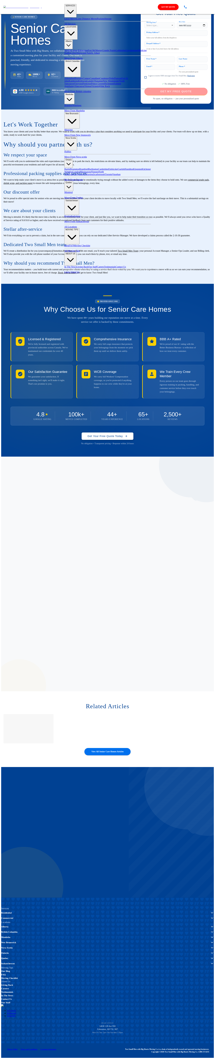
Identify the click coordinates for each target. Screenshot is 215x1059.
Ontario (69, 160)
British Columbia (72, 61)
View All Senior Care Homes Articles (107, 751)
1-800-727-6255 (57, 847)
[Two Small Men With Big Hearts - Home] (23, 7)
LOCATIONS (71, 27)
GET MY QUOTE (168, 7)
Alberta (69, 41)
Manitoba (69, 94)
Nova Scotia (71, 138)
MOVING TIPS (72, 230)
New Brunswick (72, 113)
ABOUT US (70, 254)
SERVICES (70, 6)
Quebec (69, 182)
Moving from (151, 22)
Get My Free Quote (18, 847)
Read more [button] (191, 76)
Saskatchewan (72, 200)
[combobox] (159, 25)
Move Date (182, 22)
